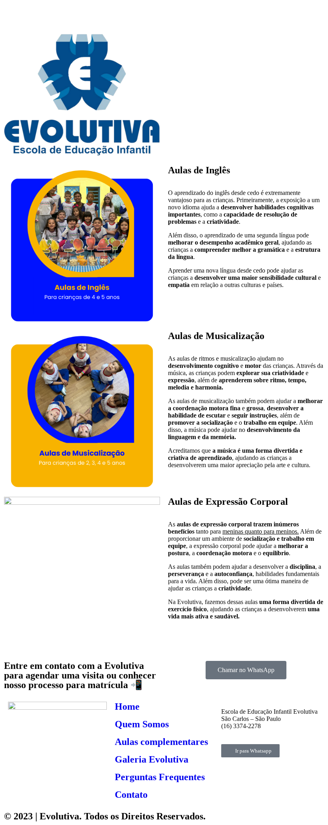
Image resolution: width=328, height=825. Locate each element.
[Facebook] (14, 14)
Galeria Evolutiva (151, 759)
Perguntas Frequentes (160, 777)
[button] (246, 95)
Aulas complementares (161, 742)
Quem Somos (142, 724)
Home (127, 706)
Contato (131, 794)
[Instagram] (36, 14)
